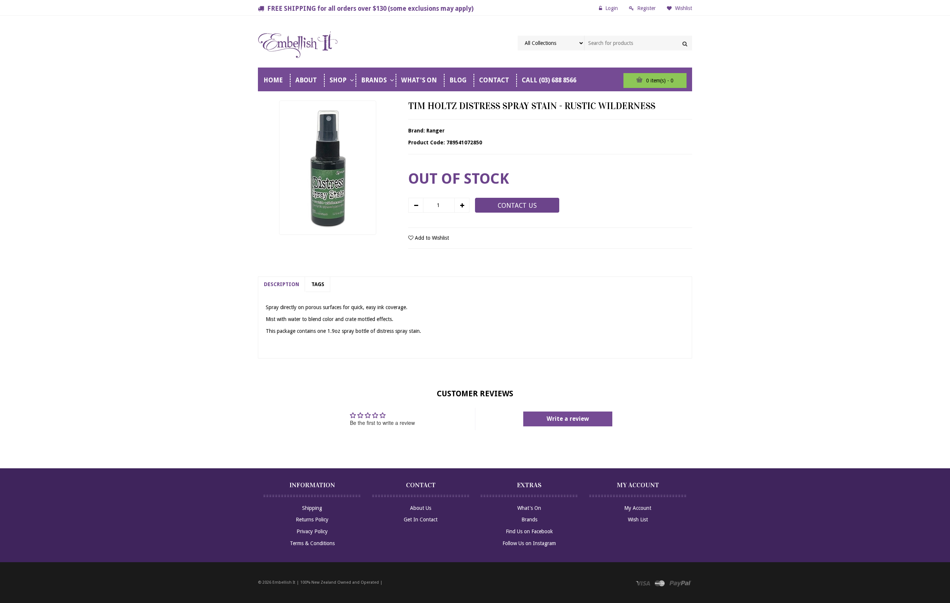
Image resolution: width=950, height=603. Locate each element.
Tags (317, 284)
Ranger (435, 131)
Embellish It (283, 582)
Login (611, 8)
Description (281, 284)
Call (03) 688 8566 (549, 80)
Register (646, 8)
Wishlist (683, 8)
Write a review (568, 418)
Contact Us (517, 205)
